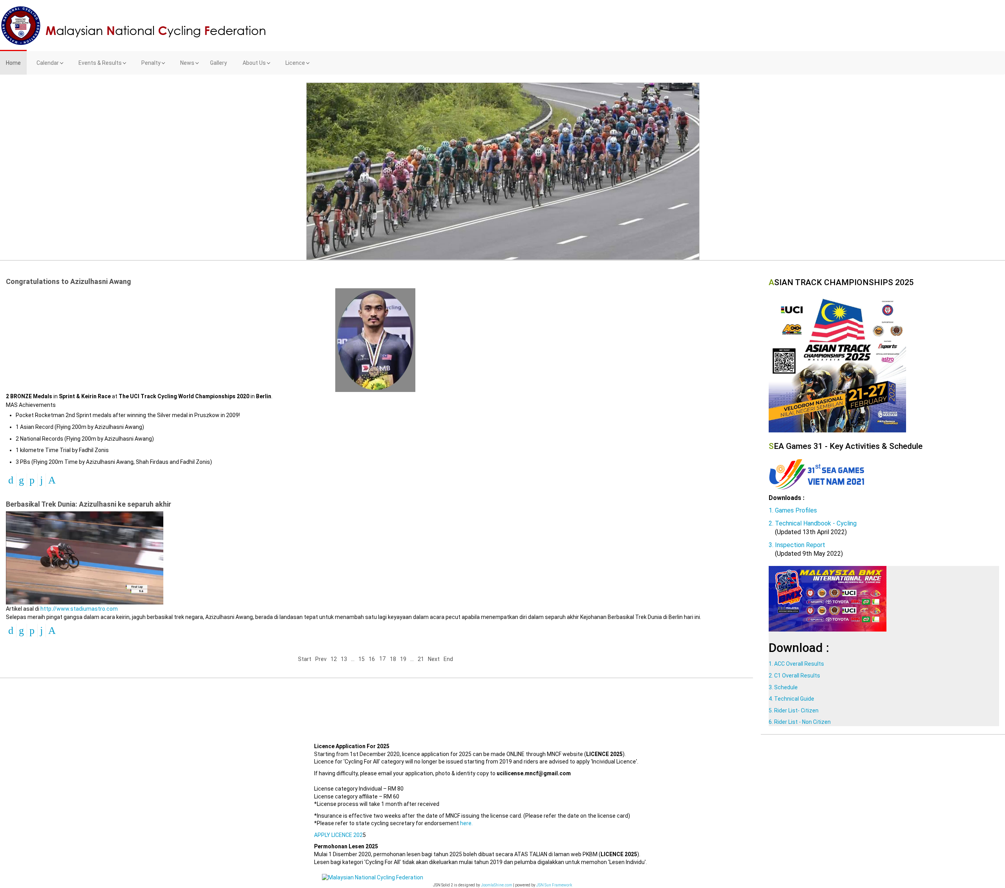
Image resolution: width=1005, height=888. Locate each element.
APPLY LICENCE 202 (338, 835)
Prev (321, 659)
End (448, 659)
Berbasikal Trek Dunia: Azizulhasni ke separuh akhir (88, 504)
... (352, 659)
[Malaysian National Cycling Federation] (502, 25)
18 (393, 659)
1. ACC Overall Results (796, 664)
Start (304, 659)
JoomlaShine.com (496, 885)
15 (361, 659)
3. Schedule (783, 687)
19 (403, 659)
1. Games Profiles (793, 510)
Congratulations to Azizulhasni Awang (68, 281)
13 (344, 659)
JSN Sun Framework (554, 885)
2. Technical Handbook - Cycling (813, 523)
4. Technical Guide (791, 699)
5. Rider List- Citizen (794, 710)
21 (421, 659)
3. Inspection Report (797, 545)
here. (466, 823)
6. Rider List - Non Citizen (800, 722)
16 (372, 659)
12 (334, 659)
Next (434, 659)
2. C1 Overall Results (794, 675)
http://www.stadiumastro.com (79, 609)
